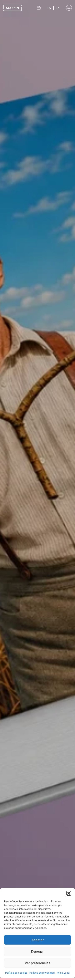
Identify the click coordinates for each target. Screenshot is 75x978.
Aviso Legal (63, 972)
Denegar (37, 951)
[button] (69, 893)
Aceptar (37, 940)
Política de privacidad (42, 972)
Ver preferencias (37, 963)
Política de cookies (16, 972)
